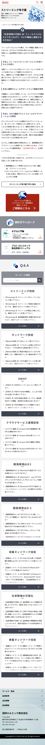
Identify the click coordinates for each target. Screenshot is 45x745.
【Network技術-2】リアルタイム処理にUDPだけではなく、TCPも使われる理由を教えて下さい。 (23, 346)
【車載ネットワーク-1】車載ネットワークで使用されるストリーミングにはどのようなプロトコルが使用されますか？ (23, 649)
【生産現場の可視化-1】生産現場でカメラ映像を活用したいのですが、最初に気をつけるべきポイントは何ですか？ (23, 605)
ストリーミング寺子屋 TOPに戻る (13, 25)
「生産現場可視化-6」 (30, 148)
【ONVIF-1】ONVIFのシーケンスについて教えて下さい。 (23, 386)
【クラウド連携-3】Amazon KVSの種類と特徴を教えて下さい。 (22, 443)
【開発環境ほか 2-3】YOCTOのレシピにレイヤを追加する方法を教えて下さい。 (22, 531)
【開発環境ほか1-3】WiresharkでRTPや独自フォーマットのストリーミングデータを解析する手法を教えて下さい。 (23, 489)
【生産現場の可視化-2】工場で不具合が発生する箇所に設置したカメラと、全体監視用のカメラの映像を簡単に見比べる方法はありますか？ (23, 614)
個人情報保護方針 (8, 729)
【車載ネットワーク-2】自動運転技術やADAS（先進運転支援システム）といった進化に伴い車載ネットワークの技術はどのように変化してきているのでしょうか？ (23, 659)
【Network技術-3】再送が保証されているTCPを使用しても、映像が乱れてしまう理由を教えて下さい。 (23, 354)
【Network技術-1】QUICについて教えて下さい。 (23, 341)
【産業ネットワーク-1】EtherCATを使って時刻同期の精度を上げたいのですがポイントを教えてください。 (23, 561)
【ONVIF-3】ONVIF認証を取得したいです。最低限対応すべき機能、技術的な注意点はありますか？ (23, 399)
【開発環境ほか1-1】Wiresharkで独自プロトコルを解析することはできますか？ (23, 471)
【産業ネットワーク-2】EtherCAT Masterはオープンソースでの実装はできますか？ (22, 568)
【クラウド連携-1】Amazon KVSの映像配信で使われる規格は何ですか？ (22, 430)
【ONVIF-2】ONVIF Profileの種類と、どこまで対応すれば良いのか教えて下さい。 (23, 392)
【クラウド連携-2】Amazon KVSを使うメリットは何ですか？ (22, 436)
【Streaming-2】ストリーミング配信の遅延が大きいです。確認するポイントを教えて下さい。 (22, 305)
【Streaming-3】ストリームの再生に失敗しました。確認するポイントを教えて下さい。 (22, 311)
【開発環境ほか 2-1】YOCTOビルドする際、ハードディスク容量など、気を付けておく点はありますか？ (23, 517)
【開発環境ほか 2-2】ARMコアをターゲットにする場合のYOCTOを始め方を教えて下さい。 (23, 525)
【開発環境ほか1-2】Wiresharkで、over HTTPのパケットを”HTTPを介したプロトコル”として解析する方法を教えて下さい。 (23, 480)
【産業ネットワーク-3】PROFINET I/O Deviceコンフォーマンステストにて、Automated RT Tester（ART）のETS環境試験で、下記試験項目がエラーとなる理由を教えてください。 (23, 578)
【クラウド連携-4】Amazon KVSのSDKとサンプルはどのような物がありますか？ (23, 450)
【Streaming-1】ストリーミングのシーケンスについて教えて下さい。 (22, 298)
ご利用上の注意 (21, 729)
